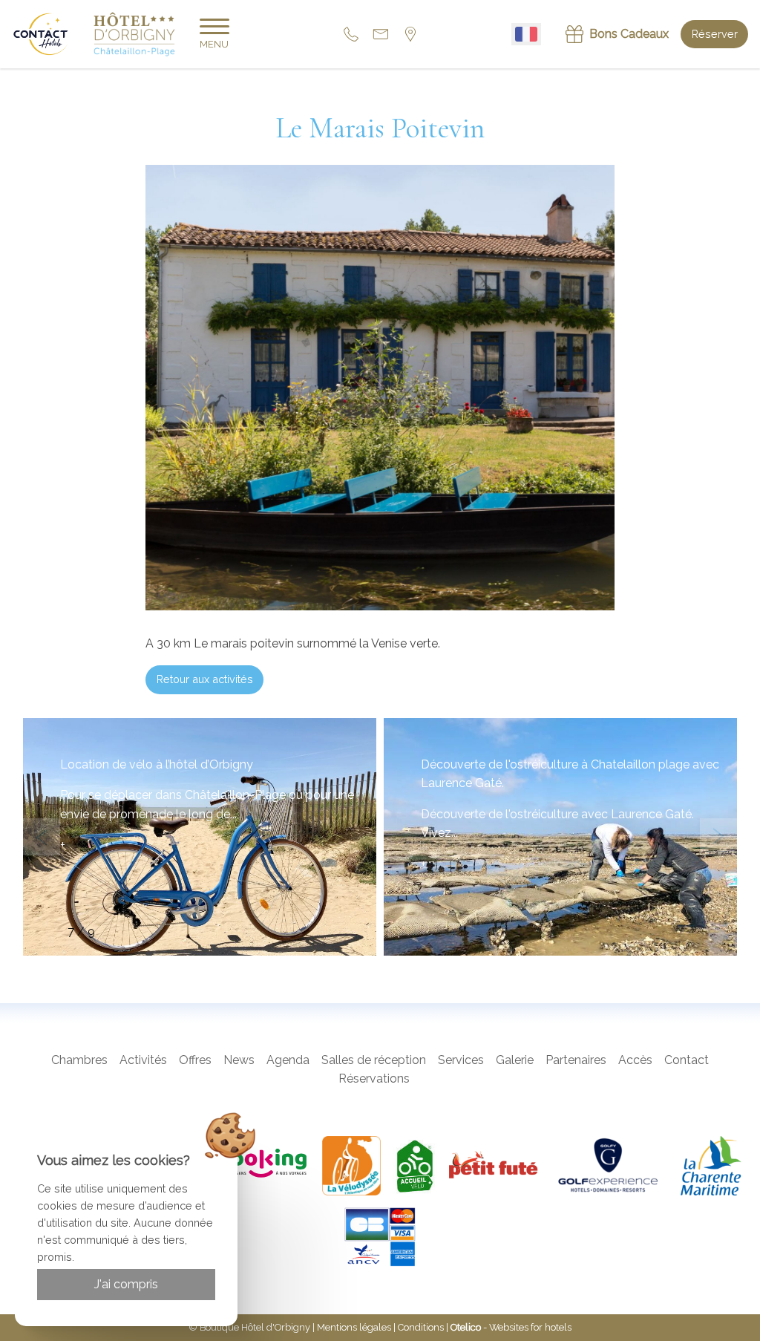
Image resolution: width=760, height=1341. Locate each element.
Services (461, 1060)
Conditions (421, 1327)
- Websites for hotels (511, 1327)
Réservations (374, 1078)
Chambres (79, 1060)
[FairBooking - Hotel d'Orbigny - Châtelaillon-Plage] (244, 1166)
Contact (686, 1060)
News (239, 1060)
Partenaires (576, 1060)
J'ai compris (126, 1284)
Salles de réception (373, 1060)
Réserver (715, 33)
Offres (195, 1060)
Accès (635, 1060)
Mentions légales (354, 1327)
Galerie (515, 1060)
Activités (143, 1060)
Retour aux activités (205, 679)
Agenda (287, 1060)
